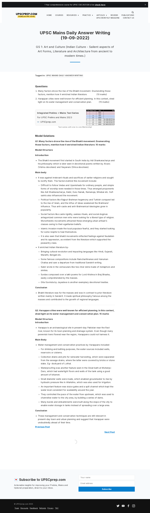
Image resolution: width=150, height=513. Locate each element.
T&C (56, 508)
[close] (145, 5)
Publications (128, 15)
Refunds (42, 508)
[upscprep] (26, 15)
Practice (86, 15)
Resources (72, 15)
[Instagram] (133, 507)
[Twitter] (118, 507)
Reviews (114, 15)
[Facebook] (128, 507)
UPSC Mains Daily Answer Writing (64, 75)
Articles (101, 15)
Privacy (50, 508)
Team (17, 508)
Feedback (34, 508)
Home (49, 15)
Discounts (24, 508)
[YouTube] (123, 507)
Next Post (110, 432)
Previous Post (42, 427)
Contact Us (128, 18)
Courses (59, 15)
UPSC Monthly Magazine (108, 18)
